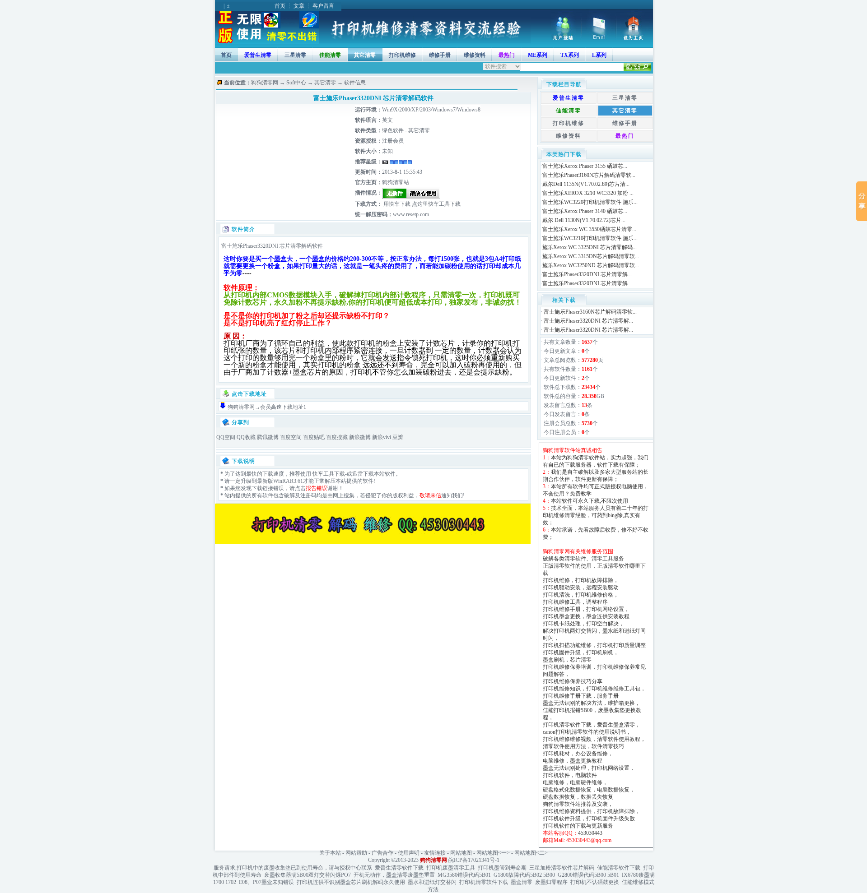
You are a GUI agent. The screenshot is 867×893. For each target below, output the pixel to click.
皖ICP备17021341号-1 (473, 860)
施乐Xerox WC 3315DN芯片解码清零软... (590, 256)
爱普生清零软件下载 (399, 868)
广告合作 (382, 853)
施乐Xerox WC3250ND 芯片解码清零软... (590, 265)
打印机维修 (402, 55)
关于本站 (330, 853)
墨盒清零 (521, 882)
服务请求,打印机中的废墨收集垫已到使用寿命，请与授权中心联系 (293, 868)
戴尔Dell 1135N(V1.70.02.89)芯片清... (585, 184)
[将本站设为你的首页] (634, 38)
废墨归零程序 (551, 882)
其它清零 (365, 55)
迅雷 (357, 474)
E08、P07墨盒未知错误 (266, 882)
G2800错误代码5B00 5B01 (588, 875)
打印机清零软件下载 (483, 882)
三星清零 (295, 55)
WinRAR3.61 (288, 481)
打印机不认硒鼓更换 (594, 882)
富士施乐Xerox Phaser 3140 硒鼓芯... (584, 211)
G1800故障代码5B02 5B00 (524, 875)
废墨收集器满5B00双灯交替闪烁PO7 (307, 875)
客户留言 (323, 6)
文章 (299, 6)
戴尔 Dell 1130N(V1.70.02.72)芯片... (583, 220)
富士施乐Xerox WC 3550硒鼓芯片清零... (589, 229)
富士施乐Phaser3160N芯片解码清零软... (588, 175)
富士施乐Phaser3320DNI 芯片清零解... (587, 274)
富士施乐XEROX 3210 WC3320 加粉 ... (588, 193)
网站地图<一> (493, 853)
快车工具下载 (328, 474)
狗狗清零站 (395, 182)
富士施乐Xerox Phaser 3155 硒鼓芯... (584, 166)
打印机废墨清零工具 (450, 868)
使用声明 (409, 853)
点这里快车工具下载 (435, 204)
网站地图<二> (531, 853)
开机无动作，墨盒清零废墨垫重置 (394, 875)
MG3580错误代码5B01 (464, 875)
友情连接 (435, 853)
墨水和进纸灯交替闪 (432, 882)
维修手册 (440, 55)
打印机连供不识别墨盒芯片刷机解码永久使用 (351, 882)
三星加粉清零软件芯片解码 (561, 868)
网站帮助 (356, 853)
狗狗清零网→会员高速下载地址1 (267, 407)
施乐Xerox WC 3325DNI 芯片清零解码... (589, 247)
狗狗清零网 (264, 82)
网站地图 (461, 853)
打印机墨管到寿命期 (502, 868)
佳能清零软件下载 (618, 868)
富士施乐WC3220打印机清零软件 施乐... (590, 202)
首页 (280, 6)
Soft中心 (296, 82)
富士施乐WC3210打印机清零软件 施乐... (590, 238)
